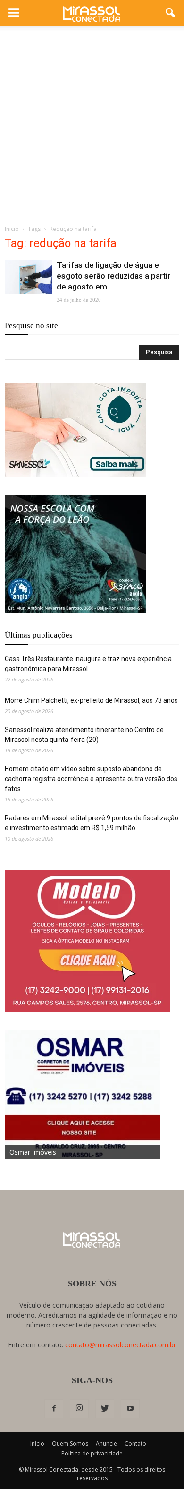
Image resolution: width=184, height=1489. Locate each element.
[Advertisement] (92, 122)
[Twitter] (104, 1408)
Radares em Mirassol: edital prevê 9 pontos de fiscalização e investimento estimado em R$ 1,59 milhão (91, 823)
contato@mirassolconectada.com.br (120, 1344)
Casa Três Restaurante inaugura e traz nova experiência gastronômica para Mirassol (88, 663)
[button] (171, 13)
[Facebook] (53, 1408)
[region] (75, 430)
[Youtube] (130, 1408)
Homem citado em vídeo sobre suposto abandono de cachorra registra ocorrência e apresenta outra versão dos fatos (91, 778)
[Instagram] (79, 1408)
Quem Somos (70, 1443)
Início (37, 1443)
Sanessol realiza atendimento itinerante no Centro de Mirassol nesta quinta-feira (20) (84, 734)
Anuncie (106, 1443)
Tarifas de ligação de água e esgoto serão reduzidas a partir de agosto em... (113, 275)
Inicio (12, 229)
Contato (135, 1443)
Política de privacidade (92, 1453)
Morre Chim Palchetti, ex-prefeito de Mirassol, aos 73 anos (91, 700)
